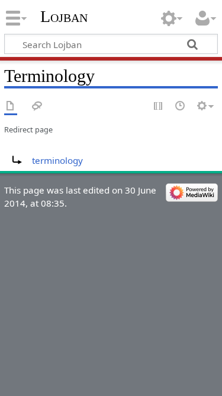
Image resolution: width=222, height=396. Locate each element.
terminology (57, 160)
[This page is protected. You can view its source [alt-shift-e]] (158, 106)
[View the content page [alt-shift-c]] (10, 106)
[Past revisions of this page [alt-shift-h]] (180, 106)
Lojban (64, 16)
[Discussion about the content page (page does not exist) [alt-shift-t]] (37, 106)
